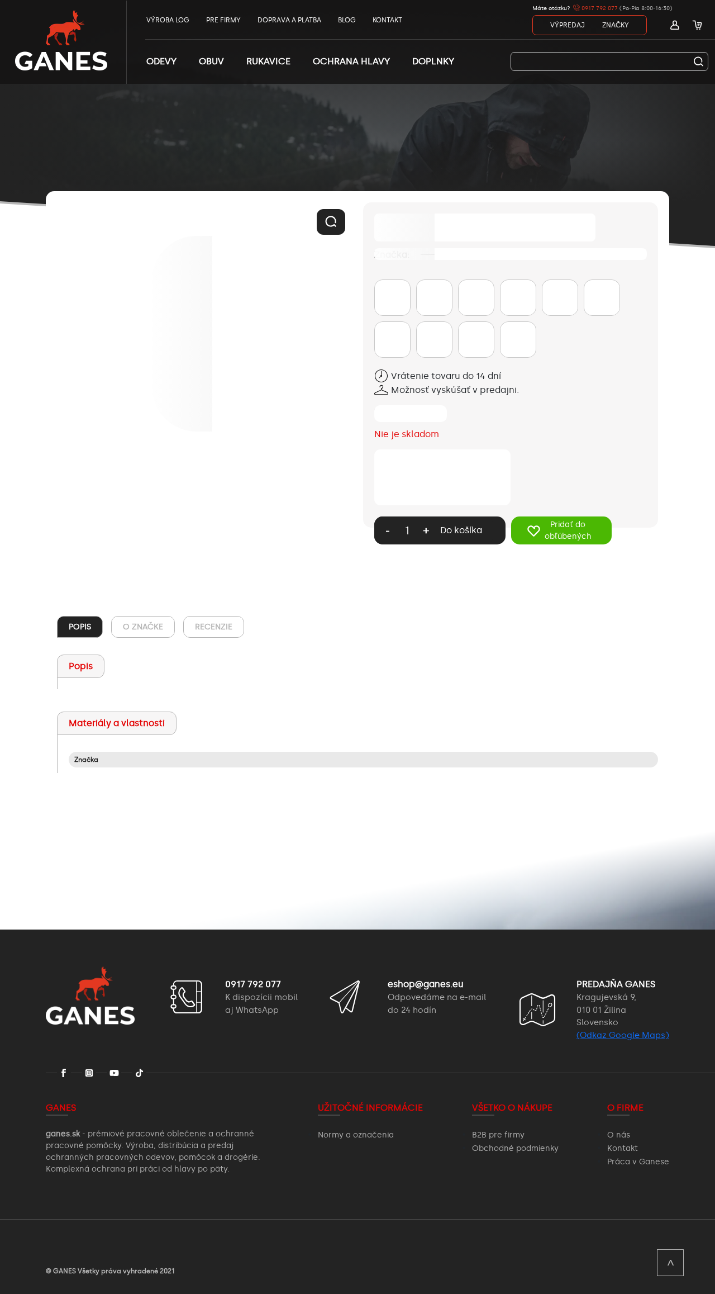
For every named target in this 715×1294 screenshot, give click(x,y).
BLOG (347, 20)
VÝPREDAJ (567, 25)
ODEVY (161, 61)
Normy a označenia (356, 1135)
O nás (618, 1135)
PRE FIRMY (223, 20)
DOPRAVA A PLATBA (289, 20)
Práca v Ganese (638, 1162)
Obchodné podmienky (515, 1148)
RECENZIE (213, 627)
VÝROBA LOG (167, 20)
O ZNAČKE (143, 627)
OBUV (211, 61)
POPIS (80, 627)
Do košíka (461, 530)
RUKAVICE (268, 61)
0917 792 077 (599, 8)
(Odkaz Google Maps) (622, 1035)
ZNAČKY (615, 25)
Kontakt (622, 1148)
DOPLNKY (433, 61)
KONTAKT (387, 20)
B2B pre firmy (498, 1135)
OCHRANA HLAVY (351, 61)
